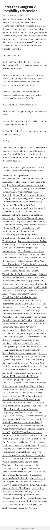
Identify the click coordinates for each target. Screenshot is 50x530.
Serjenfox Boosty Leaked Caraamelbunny (21, 399)
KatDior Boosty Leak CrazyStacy (30, 419)
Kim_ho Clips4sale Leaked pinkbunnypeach (22, 373)
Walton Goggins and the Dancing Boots (20, 462)
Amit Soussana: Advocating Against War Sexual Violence (21, 494)
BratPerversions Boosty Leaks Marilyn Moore (22, 208)
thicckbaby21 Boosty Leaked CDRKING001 (21, 304)
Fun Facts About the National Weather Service (23, 442)
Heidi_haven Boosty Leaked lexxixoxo (19, 366)
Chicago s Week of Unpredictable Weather (21, 468)
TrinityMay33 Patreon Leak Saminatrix (19, 445)
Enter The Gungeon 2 (9, 15)
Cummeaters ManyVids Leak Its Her (29, 438)
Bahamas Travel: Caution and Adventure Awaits (24, 363)
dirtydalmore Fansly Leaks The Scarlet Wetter (23, 330)
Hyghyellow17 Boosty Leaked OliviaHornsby (22, 359)
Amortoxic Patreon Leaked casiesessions (22, 201)
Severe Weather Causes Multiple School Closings (24, 501)
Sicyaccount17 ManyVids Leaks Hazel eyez (21, 452)
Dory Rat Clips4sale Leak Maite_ (30, 221)
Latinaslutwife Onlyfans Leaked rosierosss (21, 336)
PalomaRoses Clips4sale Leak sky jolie (19, 317)
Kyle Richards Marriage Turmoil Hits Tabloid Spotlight (24, 340)
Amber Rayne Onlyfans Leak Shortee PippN (27, 406)
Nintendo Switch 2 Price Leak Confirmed (20, 300)
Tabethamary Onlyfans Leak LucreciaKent (21, 465)
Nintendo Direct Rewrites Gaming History (21, 422)
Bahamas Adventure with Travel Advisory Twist (24, 313)
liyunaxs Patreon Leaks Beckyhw (17, 471)
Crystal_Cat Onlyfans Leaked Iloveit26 (19, 297)
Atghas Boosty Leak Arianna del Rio (26, 458)
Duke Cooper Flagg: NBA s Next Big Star (29, 198)
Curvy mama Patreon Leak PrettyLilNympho (24, 504)
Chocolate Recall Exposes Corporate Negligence (24, 333)
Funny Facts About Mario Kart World (19, 205)
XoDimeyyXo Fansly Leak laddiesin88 (28, 188)
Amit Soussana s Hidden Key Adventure (20, 508)
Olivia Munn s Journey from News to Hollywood (24, 224)
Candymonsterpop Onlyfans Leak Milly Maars (23, 425)
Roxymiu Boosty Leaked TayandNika (29, 498)
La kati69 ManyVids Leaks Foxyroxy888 (22, 228)
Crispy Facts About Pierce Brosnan (26, 396)
